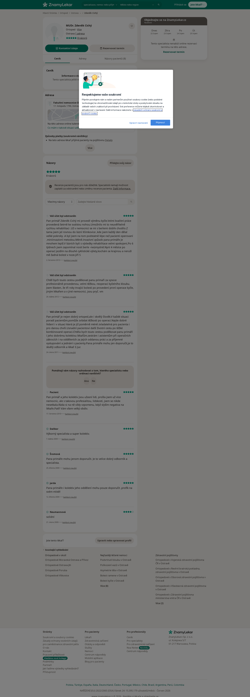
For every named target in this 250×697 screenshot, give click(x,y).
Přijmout (160, 122)
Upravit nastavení (138, 123)
